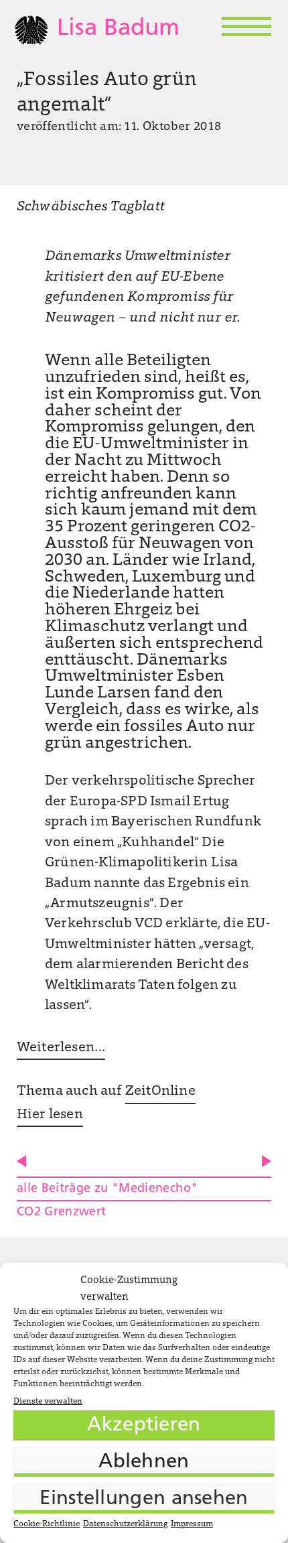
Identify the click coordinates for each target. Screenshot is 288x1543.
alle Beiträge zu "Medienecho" (107, 1189)
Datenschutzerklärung (125, 1524)
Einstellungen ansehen (144, 1499)
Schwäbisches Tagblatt (90, 207)
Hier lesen (50, 1115)
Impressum (192, 1524)
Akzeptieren (143, 1425)
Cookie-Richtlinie (46, 1524)
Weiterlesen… (61, 1048)
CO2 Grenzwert (61, 1212)
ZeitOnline (160, 1091)
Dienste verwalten (47, 1402)
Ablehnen (143, 1462)
